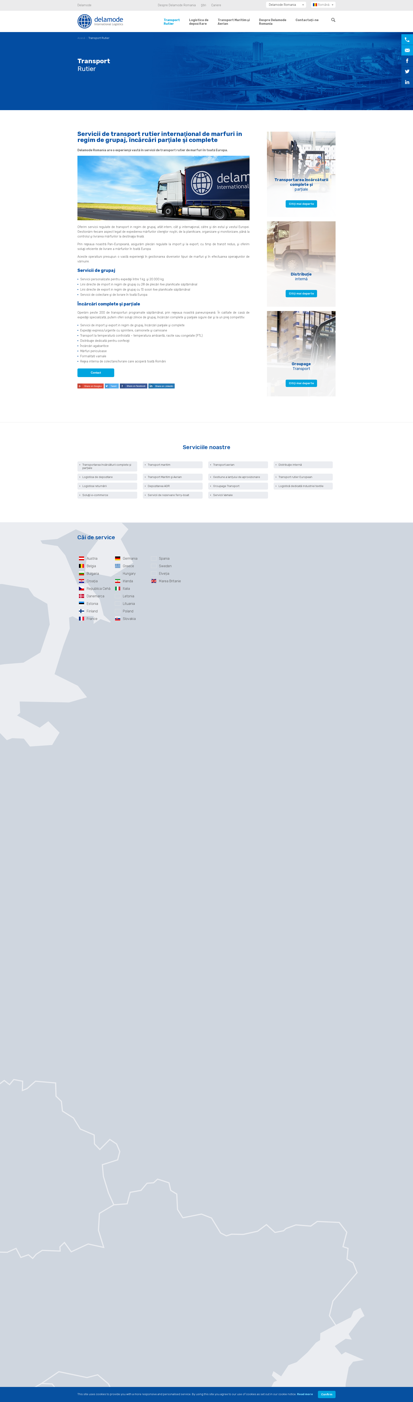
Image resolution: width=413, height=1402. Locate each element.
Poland (128, 611)
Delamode (84, 5)
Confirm (326, 1394)
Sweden (165, 566)
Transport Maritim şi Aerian (165, 477)
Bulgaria (93, 574)
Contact (96, 372)
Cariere (216, 5)
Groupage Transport (226, 486)
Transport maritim (159, 464)
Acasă (81, 38)
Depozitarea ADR (159, 486)
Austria (92, 558)
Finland (92, 611)
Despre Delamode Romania (177, 5)
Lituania (129, 604)
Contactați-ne (307, 20)
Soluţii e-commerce (95, 495)
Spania (164, 558)
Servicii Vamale (223, 495)
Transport (172, 22)
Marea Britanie (170, 581)
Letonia (128, 596)
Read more (305, 1394)
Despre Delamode (272, 22)
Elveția (164, 574)
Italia (126, 589)
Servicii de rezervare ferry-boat (168, 495)
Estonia (92, 604)
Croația (92, 581)
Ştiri (203, 5)
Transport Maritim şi (234, 22)
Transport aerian (223, 464)
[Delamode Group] (100, 21)
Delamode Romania (282, 5)
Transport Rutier (98, 38)
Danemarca (95, 596)
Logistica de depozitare (97, 477)
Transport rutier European (295, 477)
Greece (128, 566)
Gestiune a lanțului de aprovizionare (236, 477)
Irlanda (128, 581)
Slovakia (129, 619)
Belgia (91, 566)
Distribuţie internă (290, 464)
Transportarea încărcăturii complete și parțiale (106, 466)
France (92, 619)
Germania (130, 558)
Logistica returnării (94, 486)
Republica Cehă (99, 589)
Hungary (129, 574)
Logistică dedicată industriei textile (301, 486)
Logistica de (198, 22)
